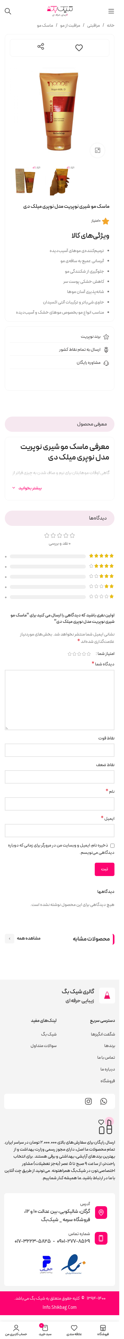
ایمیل (107, 818)
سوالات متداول (44, 1046)
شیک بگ (49, 1034)
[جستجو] (8, 11)
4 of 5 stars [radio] (74, 654)
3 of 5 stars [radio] (79, 654)
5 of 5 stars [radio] (69, 654)
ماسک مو (45, 25)
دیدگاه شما (103, 664)
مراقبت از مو (70, 25)
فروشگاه (107, 1081)
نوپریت (87, 336)
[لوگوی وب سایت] (59, 11)
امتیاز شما (106, 654)
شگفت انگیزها (103, 1034)
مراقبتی (93, 25)
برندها (109, 1046)
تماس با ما (106, 1057)
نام (110, 791)
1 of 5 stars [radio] (88, 654)
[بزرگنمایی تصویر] (97, 150)
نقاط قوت (106, 738)
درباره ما (107, 1069)
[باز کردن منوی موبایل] (111, 11)
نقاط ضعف (105, 765)
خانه (110, 25)
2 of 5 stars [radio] (83, 654)
